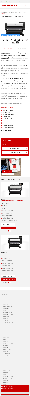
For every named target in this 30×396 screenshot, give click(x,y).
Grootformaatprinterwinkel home (9, 12)
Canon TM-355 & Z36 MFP (8, 361)
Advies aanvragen (15, 148)
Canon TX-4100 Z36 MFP (7, 370)
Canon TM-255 (5, 357)
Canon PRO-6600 (6, 328)
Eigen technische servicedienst (16, 1)
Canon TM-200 (5, 384)
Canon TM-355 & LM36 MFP (8, 324)
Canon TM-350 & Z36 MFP (8, 343)
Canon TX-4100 (6, 351)
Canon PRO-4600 (6, 308)
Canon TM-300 (5, 310)
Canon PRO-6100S (6, 353)
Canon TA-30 (5, 366)
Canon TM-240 (5, 339)
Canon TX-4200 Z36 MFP (7, 306)
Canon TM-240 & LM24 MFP (8, 376)
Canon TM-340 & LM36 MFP (8, 378)
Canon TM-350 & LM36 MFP (8, 304)
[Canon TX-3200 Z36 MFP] (15, 242)
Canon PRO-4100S (6, 335)
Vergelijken (4, 230)
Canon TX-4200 (6, 380)
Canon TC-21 (5, 374)
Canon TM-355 (5, 359)
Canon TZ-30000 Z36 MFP (8, 314)
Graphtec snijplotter (6, 355)
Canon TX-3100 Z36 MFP (7, 312)
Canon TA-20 (5, 347)
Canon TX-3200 (6, 337)
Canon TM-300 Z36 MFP (7, 368)
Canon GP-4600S (6, 345)
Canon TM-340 (5, 341)
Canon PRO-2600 (6, 382)
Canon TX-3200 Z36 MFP (7, 300)
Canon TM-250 (5, 320)
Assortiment (22, 12)
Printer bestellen (15, 152)
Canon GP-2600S (6, 318)
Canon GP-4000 (6, 326)
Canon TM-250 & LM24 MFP (8, 302)
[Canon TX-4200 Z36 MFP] (15, 189)
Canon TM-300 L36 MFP (7, 349)
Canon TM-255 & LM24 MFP (8, 322)
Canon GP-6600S (6, 364)
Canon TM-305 (5, 331)
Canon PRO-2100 (6, 372)
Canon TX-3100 (6, 333)
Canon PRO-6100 (6, 316)
